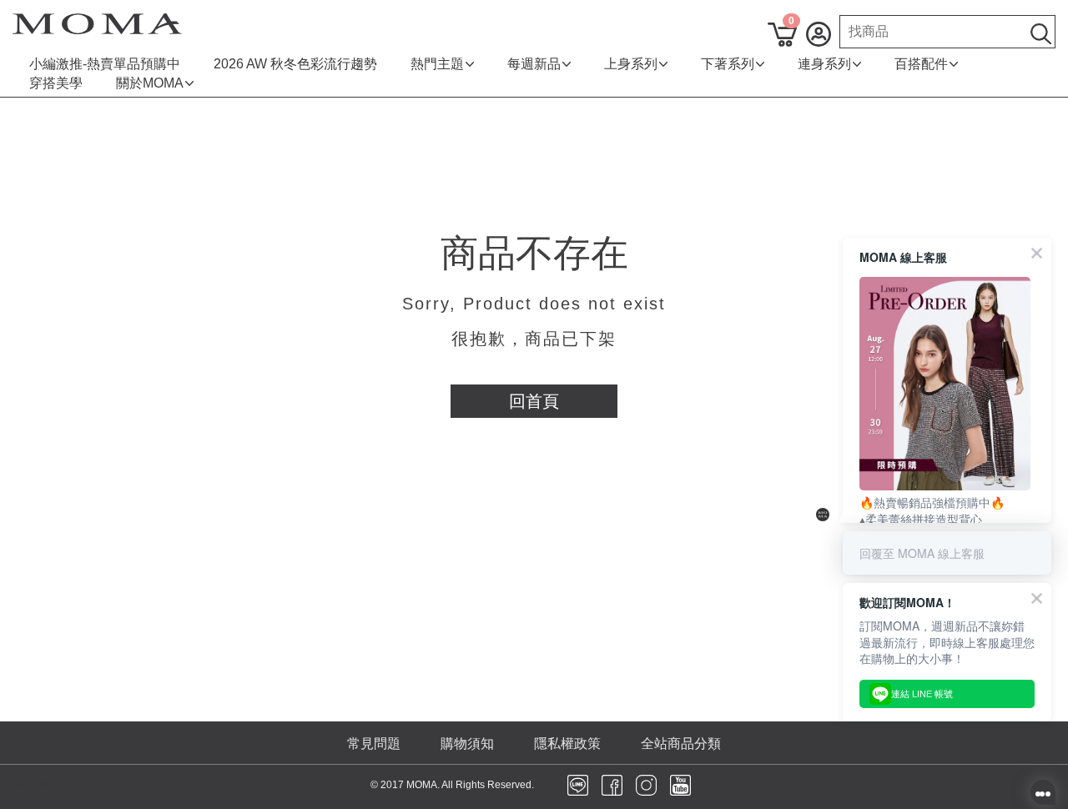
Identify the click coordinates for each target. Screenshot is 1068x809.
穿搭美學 (56, 83)
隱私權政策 (567, 743)
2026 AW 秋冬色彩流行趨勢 (295, 64)
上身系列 (630, 64)
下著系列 (727, 64)
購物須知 (467, 743)
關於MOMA (150, 83)
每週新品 (534, 64)
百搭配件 (921, 64)
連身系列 (824, 64)
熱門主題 (437, 64)
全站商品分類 (681, 743)
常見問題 (373, 743)
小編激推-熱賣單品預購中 (104, 64)
